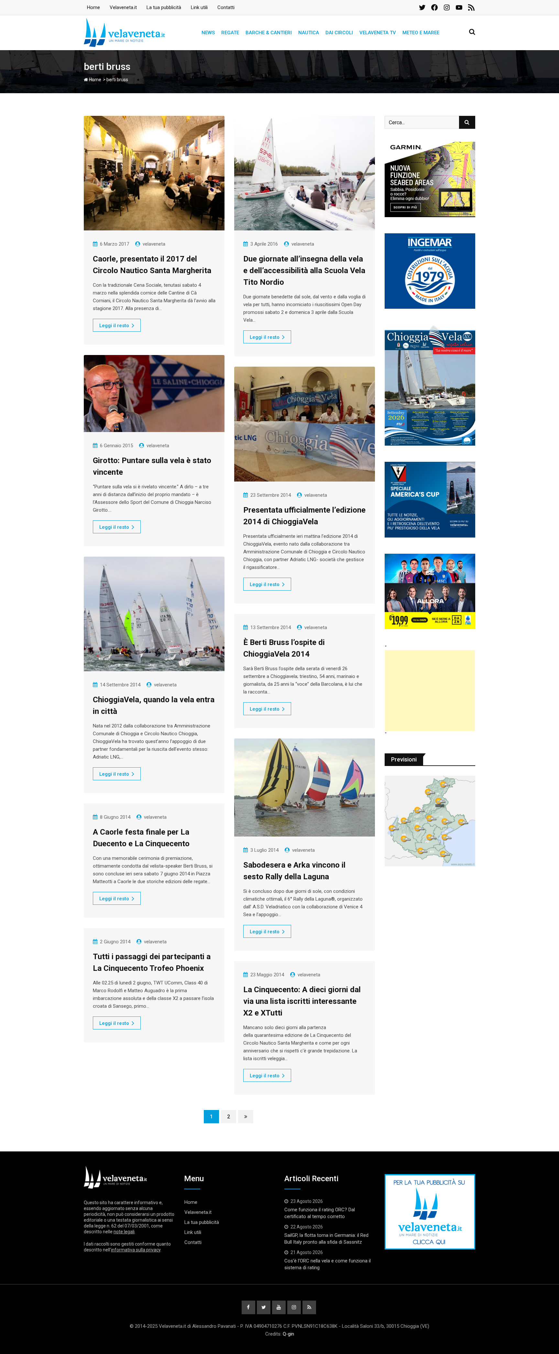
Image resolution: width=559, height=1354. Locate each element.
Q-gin (288, 1334)
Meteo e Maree (420, 33)
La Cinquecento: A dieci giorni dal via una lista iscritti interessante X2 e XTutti (302, 1001)
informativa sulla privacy (135, 1249)
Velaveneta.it (123, 7)
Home (93, 7)
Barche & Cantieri (269, 33)
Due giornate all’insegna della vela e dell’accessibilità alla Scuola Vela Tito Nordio (304, 270)
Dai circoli (339, 33)
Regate (230, 33)
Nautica (308, 33)
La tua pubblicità (164, 7)
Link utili (199, 7)
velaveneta (154, 244)
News (208, 33)
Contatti (226, 7)
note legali (124, 1231)
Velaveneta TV (377, 33)
